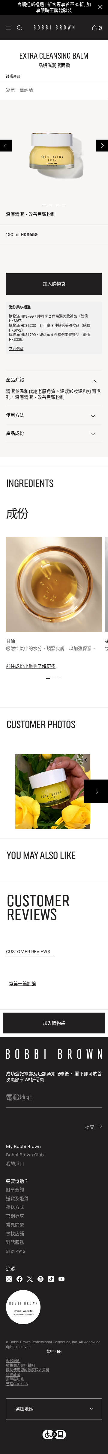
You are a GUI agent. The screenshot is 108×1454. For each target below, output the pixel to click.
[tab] (29, 951)
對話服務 (15, 1242)
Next (102, 146)
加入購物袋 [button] (54, 283)
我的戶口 (15, 1163)
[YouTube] (61, 1279)
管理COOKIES (17, 1384)
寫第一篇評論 (19, 90)
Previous (6, 146)
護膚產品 (13, 76)
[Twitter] (30, 1279)
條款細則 (13, 1360)
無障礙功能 (15, 1379)
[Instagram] (9, 1279)
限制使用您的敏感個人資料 (27, 1370)
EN (59, 1351)
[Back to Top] (97, 1441)
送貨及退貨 (17, 1198)
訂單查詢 (15, 1189)
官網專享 (15, 1216)
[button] (8, 27)
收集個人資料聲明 (20, 1365)
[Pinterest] (41, 1279)
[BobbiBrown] (54, 27)
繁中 (50, 1351)
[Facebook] (19, 1279)
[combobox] (54, 1409)
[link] (97, 27)
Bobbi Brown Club (25, 1154)
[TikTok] (51, 1279)
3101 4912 (15, 1251)
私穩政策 (13, 1374)
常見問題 (15, 1224)
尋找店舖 (15, 1233)
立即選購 (16, 348)
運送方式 (15, 1207)
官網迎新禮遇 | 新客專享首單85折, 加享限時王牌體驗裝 (54, 7)
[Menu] (8, 27)
